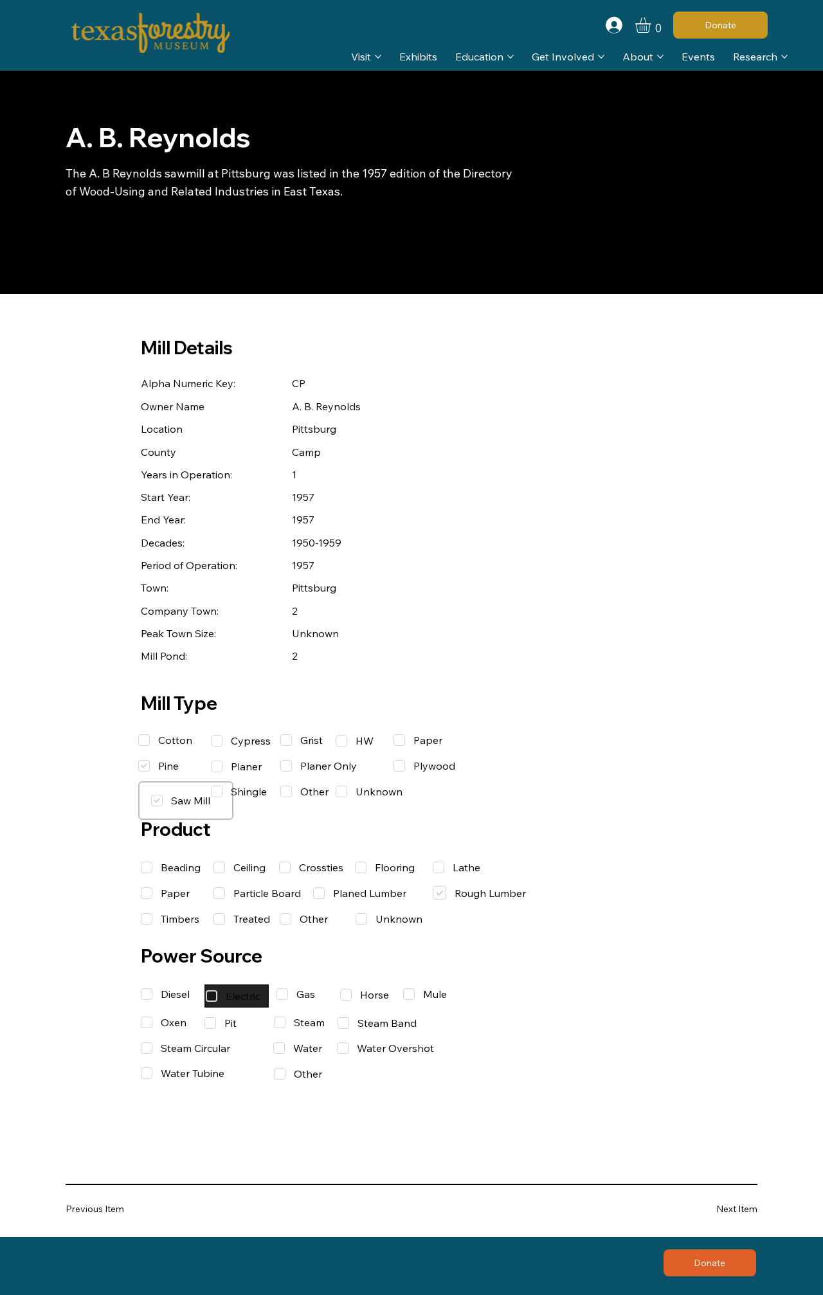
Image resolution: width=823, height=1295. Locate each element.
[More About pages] (660, 56)
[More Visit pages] (378, 56)
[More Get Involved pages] (601, 56)
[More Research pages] (784, 56)
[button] (652, 25)
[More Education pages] (510, 56)
